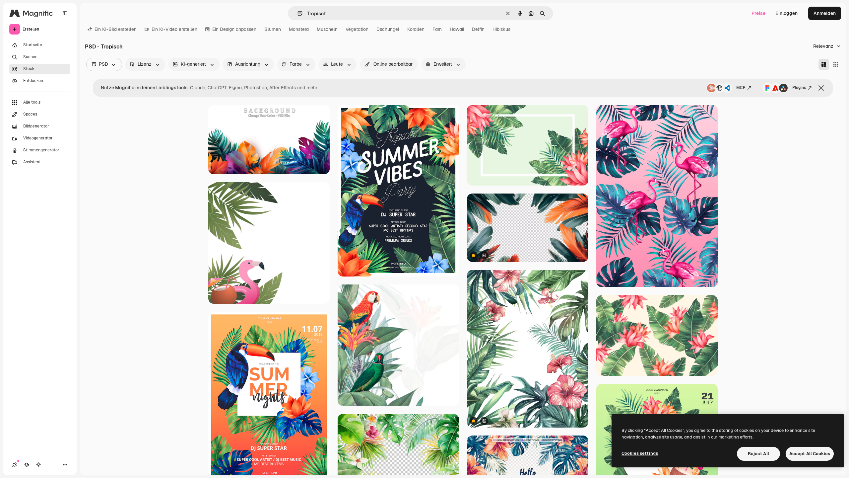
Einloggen (786, 13)
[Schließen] (821, 88)
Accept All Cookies (809, 453)
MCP (741, 87)
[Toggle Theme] (38, 464)
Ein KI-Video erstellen (174, 29)
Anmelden (825, 13)
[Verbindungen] (14, 464)
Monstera (299, 29)
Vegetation (357, 29)
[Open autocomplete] (297, 13)
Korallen (415, 29)
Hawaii (457, 29)
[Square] (835, 64)
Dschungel (387, 29)
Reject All (758, 453)
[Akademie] (26, 464)
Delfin (478, 29)
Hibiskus (501, 29)
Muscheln (327, 29)
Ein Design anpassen (234, 29)
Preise (758, 13)
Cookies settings (639, 453)
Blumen (272, 29)
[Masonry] (823, 64)
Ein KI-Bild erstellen (116, 29)
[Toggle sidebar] (65, 13)
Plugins (799, 87)
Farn (437, 29)
